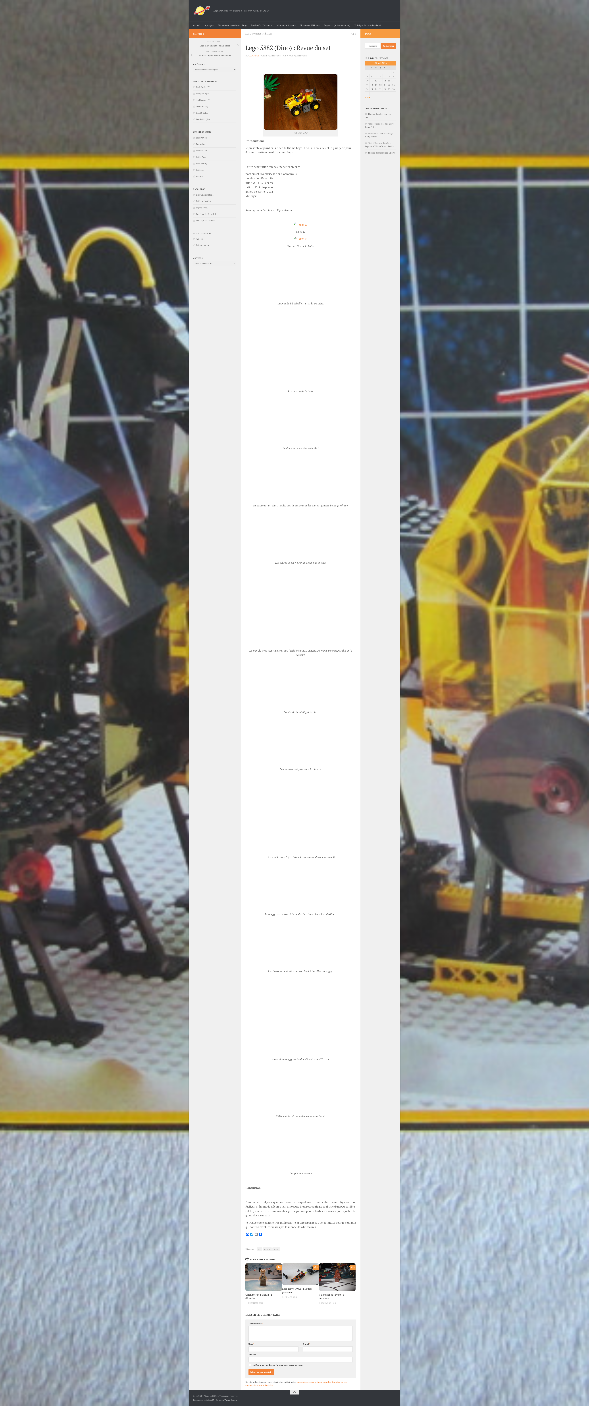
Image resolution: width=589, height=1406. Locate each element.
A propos (209, 25)
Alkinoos (254, 55)
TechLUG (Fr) (202, 106)
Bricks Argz (201, 157)
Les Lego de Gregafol (206, 214)
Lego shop (201, 144)
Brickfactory (201, 163)
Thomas (371, 114)
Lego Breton (202, 207)
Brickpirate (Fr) (203, 93)
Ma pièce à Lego (387, 152)
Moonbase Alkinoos (310, 25)
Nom (251, 622)
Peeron (199, 176)
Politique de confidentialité (367, 25)
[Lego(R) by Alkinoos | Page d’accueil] (201, 10)
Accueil (196, 25)
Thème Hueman (230, 678)
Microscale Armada (286, 25)
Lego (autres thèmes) (258, 33)
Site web (252, 632)
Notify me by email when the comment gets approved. (277, 643)
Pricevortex (201, 137)
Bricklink (200, 170)
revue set (267, 527)
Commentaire (255, 601)
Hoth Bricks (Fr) (203, 87)
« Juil (367, 97)
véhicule (276, 527)
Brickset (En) (202, 150)
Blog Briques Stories (205, 194)
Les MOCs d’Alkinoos (261, 25)
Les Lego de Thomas (205, 220)
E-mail (306, 622)
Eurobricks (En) (203, 119)
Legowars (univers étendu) (337, 25)
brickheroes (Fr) (203, 100)
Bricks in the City (203, 201)
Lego (259, 527)
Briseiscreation (202, 245)
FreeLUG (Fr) (202, 113)
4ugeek (199, 238)
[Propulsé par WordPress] (213, 678)
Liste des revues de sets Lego (232, 25)
